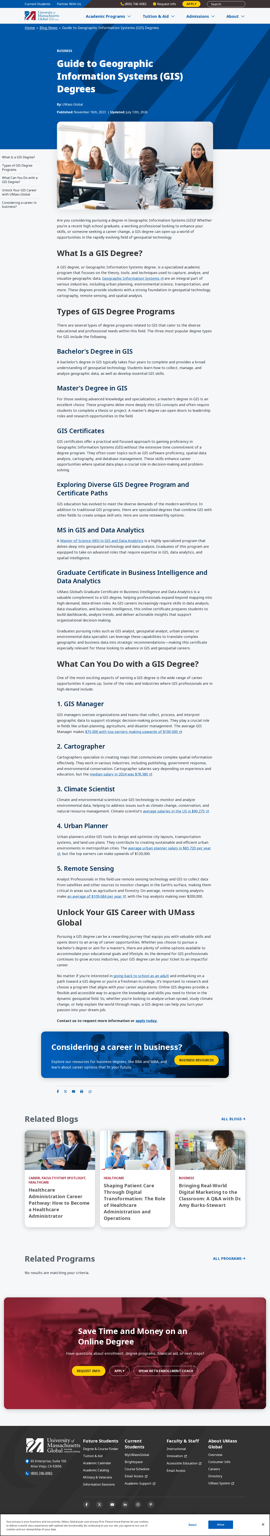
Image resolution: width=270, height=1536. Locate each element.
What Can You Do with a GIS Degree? (20, 180)
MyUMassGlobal (137, 1455)
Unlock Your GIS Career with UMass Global (19, 192)
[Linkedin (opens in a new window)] (125, 1504)
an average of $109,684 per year (96, 896)
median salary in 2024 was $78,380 (121, 774)
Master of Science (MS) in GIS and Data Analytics (101, 540)
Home (30, 27)
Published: (65, 112)
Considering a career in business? (19, 204)
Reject (193, 1524)
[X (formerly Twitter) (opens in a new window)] (99, 1504)
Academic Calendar (97, 1463)
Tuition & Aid (156, 16)
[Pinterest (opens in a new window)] (150, 1504)
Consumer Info (219, 1462)
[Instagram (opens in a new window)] (137, 1504)
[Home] (42, 15)
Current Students (37, 4)
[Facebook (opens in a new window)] (86, 1504)
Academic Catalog (96, 1470)
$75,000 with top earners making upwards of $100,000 (133, 731)
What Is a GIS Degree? (18, 157)
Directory (215, 1476)
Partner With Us (69, 4)
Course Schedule (137, 1469)
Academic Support (140, 1483)
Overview (215, 1455)
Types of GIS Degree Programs (17, 167)
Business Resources (196, 1060)
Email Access (136, 1476)
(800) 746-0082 (41, 1473)
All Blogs (231, 1119)
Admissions (197, 16)
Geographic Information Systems (132, 278)
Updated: (117, 112)
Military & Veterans (97, 1477)
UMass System (221, 1483)
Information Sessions (99, 1484)
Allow (220, 1524)
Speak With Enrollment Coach (166, 1371)
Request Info (88, 1371)
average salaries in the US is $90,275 (176, 811)
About (233, 16)
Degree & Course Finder (100, 1449)
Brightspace (134, 1462)
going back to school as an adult (141, 975)
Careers (214, 1469)
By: (59, 104)
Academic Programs (105, 16)
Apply (191, 4)
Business (64, 51)
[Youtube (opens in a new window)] (112, 1504)
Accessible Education (184, 1463)
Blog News (49, 27)
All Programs (227, 1258)
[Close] (263, 1525)
